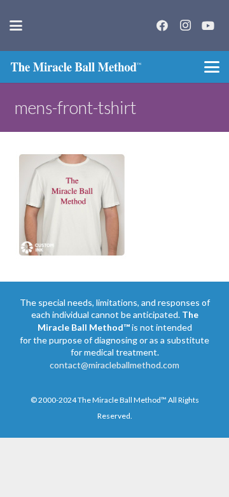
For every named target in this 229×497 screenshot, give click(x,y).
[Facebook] (162, 25)
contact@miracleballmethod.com (114, 364)
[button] (16, 25)
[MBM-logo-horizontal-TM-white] (76, 67)
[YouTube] (208, 25)
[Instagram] (185, 25)
